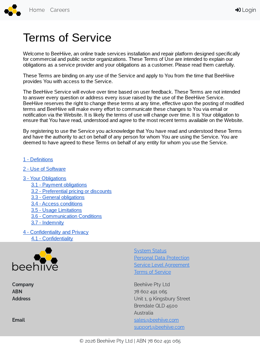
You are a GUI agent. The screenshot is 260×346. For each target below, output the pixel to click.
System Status (150, 250)
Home (37, 10)
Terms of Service (152, 272)
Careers (60, 10)
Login (248, 10)
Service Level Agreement (162, 265)
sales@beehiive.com (156, 320)
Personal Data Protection (161, 258)
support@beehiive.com (159, 327)
